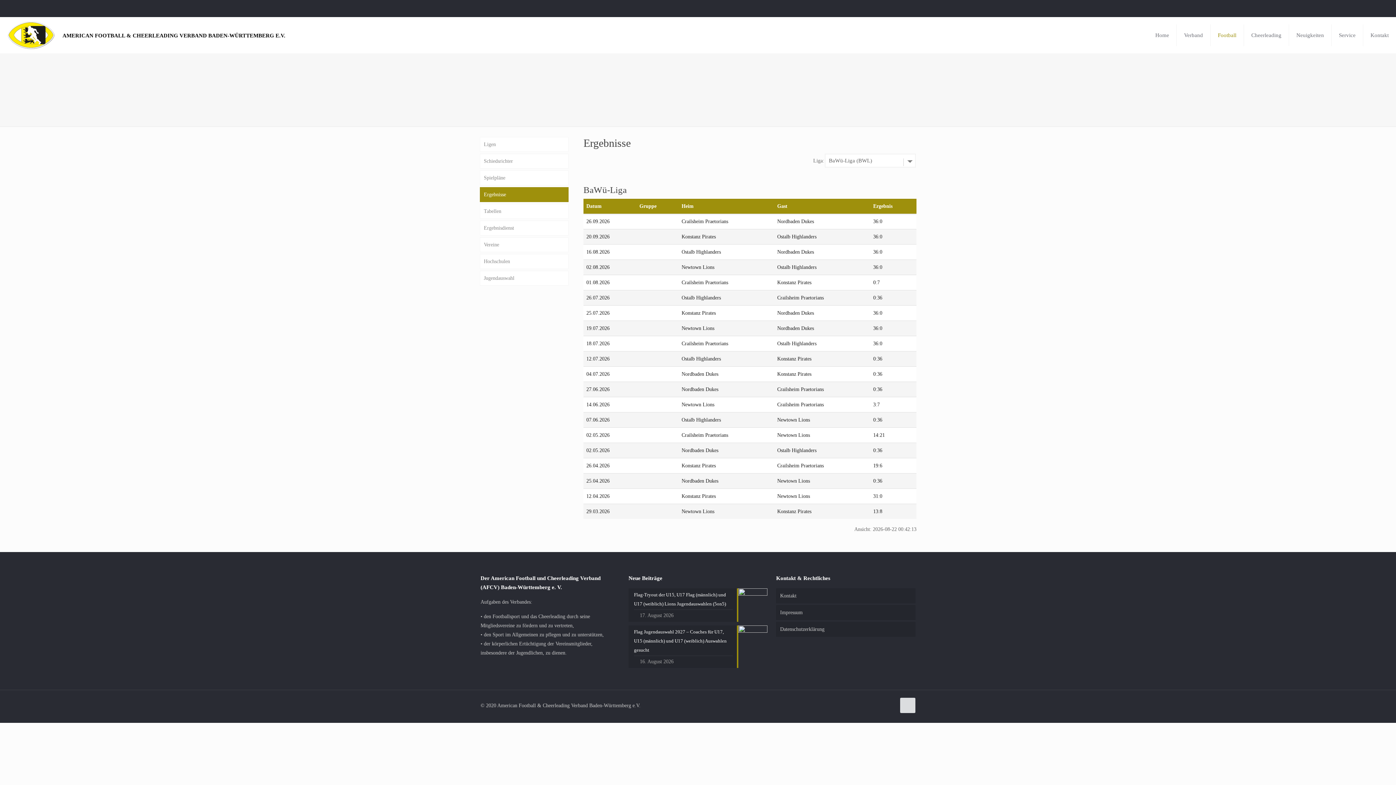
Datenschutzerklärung (802, 629)
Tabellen (492, 211)
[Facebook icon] (1380, 8)
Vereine (491, 244)
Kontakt (788, 596)
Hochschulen (497, 261)
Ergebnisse (495, 194)
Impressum (791, 612)
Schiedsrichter (498, 161)
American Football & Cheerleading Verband (174, 35)
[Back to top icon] (907, 705)
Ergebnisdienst (499, 228)
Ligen (490, 144)
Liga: (818, 161)
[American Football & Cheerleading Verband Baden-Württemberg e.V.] (31, 35)
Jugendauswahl (499, 278)
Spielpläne (494, 178)
